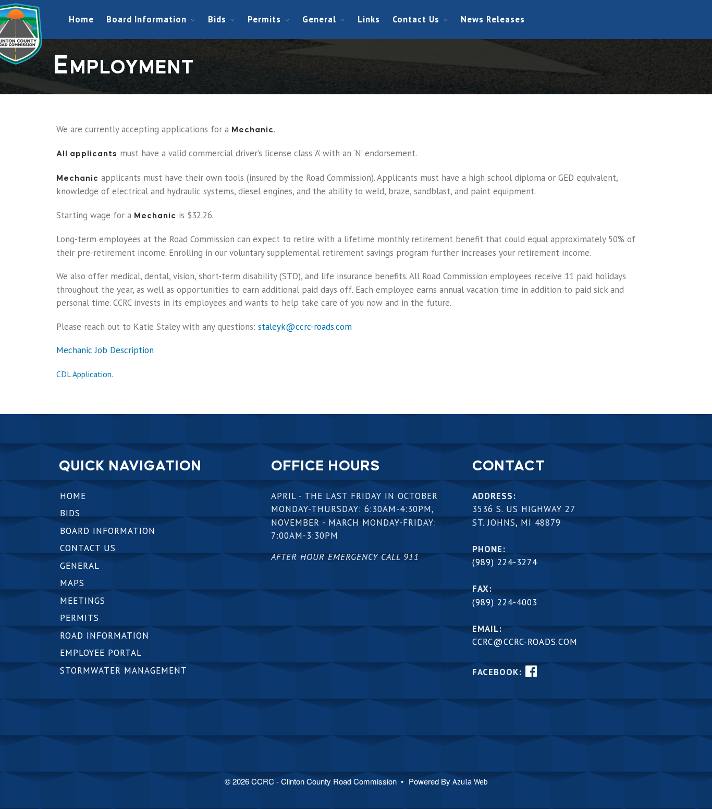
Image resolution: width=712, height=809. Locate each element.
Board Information (146, 19)
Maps (72, 583)
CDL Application (84, 374)
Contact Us (415, 19)
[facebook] (530, 671)
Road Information (104, 635)
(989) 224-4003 (504, 602)
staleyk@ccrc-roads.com (305, 326)
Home (81, 19)
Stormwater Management (123, 670)
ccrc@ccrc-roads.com (525, 642)
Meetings (82, 600)
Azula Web (470, 782)
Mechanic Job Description (105, 350)
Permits (264, 19)
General (319, 19)
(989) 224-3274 (504, 562)
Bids (217, 19)
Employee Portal (101, 652)
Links (369, 19)
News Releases (493, 19)
